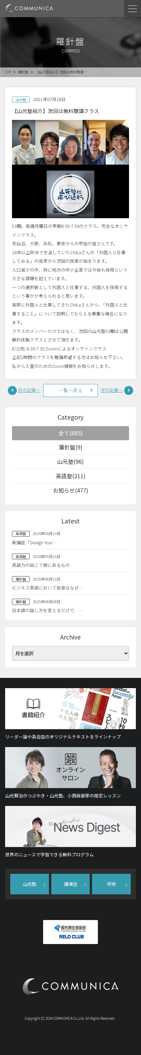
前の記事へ (29, 390)
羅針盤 (23, 72)
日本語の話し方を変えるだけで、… (47, 610)
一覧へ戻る (70, 390)
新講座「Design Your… (34, 542)
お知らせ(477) (70, 490)
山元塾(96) (70, 462)
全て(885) (71, 433)
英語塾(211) (71, 476)
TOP (8, 72)
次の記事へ (112, 390)
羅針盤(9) (70, 447)
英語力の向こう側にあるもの (41, 565)
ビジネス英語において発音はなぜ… (47, 587)
